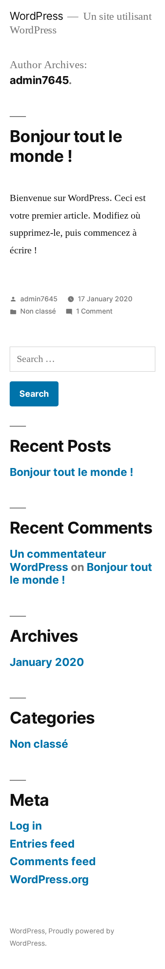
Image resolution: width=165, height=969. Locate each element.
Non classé (38, 311)
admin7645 (39, 299)
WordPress (36, 15)
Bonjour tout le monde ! (66, 146)
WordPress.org (49, 879)
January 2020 (47, 662)
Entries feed (42, 843)
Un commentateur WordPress (58, 560)
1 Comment (94, 311)
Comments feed (53, 861)
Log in (26, 825)
